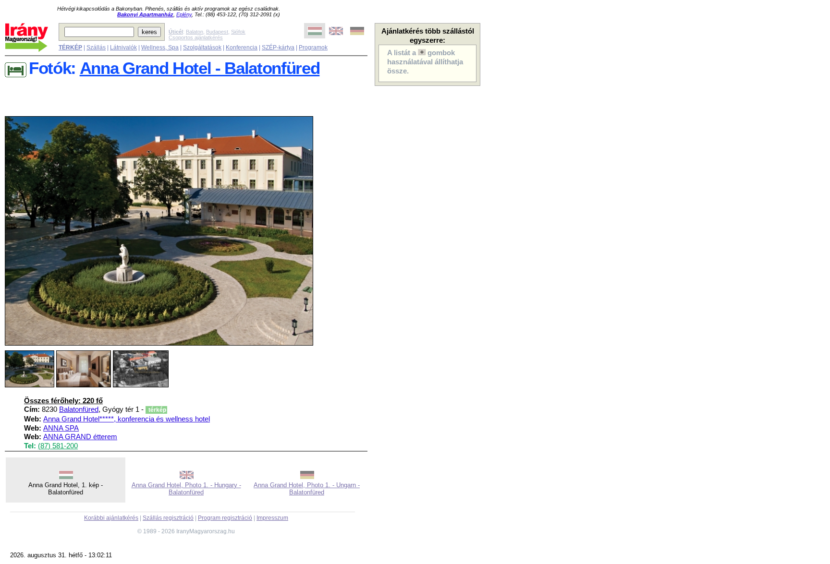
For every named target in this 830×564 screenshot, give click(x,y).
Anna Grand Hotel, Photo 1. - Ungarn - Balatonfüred (307, 488)
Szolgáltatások (202, 47)
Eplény (184, 14)
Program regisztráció (225, 518)
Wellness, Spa (160, 47)
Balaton (194, 32)
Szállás (96, 47)
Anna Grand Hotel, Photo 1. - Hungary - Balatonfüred (186, 488)
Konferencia (241, 47)
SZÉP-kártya (278, 47)
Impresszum (272, 518)
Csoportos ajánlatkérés (196, 37)
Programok (313, 47)
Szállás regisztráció (168, 518)
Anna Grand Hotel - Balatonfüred (200, 68)
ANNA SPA (61, 428)
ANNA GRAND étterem (80, 437)
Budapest (217, 32)
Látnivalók (123, 47)
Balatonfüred (78, 409)
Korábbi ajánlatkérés (111, 518)
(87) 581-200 (58, 446)
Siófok (238, 32)
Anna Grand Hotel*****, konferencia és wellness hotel (126, 419)
